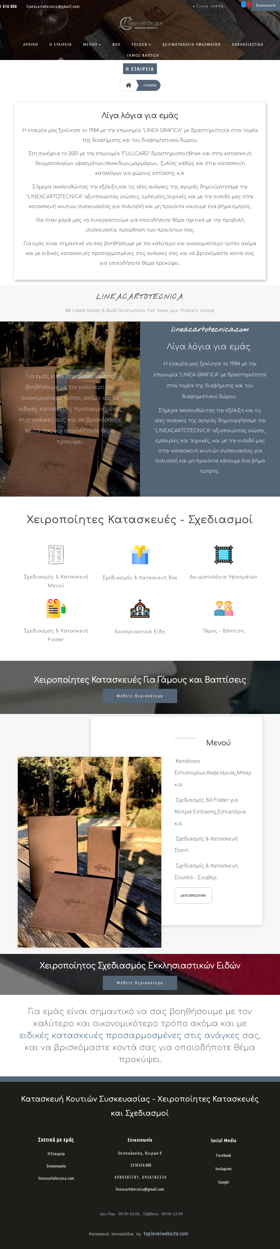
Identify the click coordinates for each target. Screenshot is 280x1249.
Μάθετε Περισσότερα (140, 695)
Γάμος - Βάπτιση (223, 631)
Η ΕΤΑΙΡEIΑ (60, 44)
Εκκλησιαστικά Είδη (140, 631)
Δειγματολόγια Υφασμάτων (224, 577)
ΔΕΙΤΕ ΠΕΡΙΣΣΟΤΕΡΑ (193, 895)
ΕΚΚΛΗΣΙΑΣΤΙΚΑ (248, 44)
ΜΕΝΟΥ (90, 44)
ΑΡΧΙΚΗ (30, 44)
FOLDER (139, 44)
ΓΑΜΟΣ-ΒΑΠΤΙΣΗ (143, 55)
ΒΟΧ (116, 44)
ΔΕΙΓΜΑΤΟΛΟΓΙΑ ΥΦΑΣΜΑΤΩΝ (191, 44)
